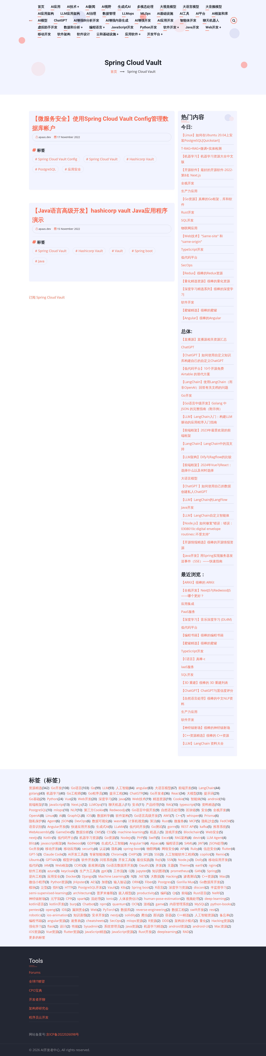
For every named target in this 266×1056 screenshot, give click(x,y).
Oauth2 (144, 865)
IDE (64, 909)
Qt (174, 893)
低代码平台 (189, 257)
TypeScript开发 (192, 249)
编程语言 (97, 27)
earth (199, 865)
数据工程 (178, 909)
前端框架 (35, 804)
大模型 (192, 793)
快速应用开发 (81, 826)
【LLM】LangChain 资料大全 (202, 743)
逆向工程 (35, 876)
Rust (165, 821)
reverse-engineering (151, 909)
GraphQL (74, 815)
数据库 (125, 909)
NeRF (216, 893)
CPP (69, 898)
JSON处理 (216, 843)
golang (34, 793)
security (88, 848)
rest (212, 909)
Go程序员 (95, 793)
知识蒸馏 (79, 915)
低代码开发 (138, 826)
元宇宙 (55, 898)
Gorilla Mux (185, 882)
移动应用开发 (218, 860)
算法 (153, 821)
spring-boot (132, 848)
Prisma (209, 815)
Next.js (76, 804)
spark (81, 898)
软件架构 (63, 34)
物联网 (151, 848)
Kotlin (47, 837)
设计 (63, 926)
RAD (186, 932)
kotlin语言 (36, 904)
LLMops (128, 13)
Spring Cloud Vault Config (57, 159)
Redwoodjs (117, 810)
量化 (203, 920)
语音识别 (35, 826)
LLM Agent (215, 837)
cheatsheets (95, 920)
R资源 (152, 920)
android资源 (178, 926)
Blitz (32, 843)
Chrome (117, 854)
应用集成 (187, 603)
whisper (193, 815)
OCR (135, 904)
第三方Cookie (94, 810)
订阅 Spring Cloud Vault (47, 297)
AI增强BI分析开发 (86, 20)
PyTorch (109, 909)
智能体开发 (188, 20)
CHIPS (133, 854)
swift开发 (197, 909)
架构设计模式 (184, 920)
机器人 (155, 832)
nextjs (33, 837)
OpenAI (34, 815)
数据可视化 (100, 821)
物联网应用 (189, 228)
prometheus (180, 871)
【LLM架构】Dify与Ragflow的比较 (206, 457)
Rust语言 (200, 893)
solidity (130, 915)
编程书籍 (35, 920)
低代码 (34, 865)
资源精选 (35, 788)
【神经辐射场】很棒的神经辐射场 (205, 727)
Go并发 (34, 848)
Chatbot (88, 904)
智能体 (195, 799)
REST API (187, 826)
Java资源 (132, 926)
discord (199, 887)
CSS (109, 832)
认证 (103, 848)
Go (93, 788)
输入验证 (120, 882)
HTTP (69, 887)
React (175, 793)
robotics (35, 915)
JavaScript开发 (122, 27)
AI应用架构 (46, 13)
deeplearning (167, 932)
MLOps (145, 13)
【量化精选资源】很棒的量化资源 (205, 281)
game (160, 904)
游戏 (147, 904)
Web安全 (212, 832)
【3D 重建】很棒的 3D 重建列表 (204, 682)
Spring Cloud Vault (103, 159)
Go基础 (34, 799)
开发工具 (124, 860)
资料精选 (208, 804)
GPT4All (52, 860)
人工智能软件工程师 (180, 854)
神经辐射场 (37, 898)
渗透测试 (190, 876)
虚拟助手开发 (47, 27)
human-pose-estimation (162, 898)
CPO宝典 (35, 990)
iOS (89, 815)
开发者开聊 (37, 999)
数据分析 (82, 832)
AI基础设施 (165, 13)
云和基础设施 (107, 34)
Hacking (172, 876)
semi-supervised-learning (48, 893)
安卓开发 (98, 915)
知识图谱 (158, 871)
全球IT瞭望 (37, 981)
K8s (123, 887)
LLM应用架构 (70, 13)
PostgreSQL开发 (90, 887)
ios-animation (57, 915)
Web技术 (139, 799)
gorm (172, 826)
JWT (201, 843)
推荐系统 (219, 826)
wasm (118, 821)
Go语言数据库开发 (120, 865)
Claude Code (53, 854)
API (182, 848)
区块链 (191, 810)
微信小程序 (37, 882)
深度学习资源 (178, 887)
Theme (185, 865)
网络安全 (168, 848)
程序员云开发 (38, 1017)
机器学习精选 (153, 926)
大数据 (156, 876)
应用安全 (74, 169)
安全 (204, 810)
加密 (105, 882)
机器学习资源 (89, 837)
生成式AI (124, 7)
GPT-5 (33, 854)
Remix (220, 854)
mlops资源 (135, 920)
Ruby (194, 848)
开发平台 (155, 34)
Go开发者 (157, 793)
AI (60, 815)
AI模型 (42, 20)
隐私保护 (35, 821)
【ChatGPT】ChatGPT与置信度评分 (207, 690)
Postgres (164, 882)
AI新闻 (90, 7)
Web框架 (62, 865)
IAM (47, 865)
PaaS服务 (188, 611)
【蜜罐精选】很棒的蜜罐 (199, 310)
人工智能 (122, 788)
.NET (141, 876)
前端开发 (184, 788)
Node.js (184, 860)
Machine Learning (111, 876)
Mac (222, 876)
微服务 (179, 821)
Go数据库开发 (210, 882)
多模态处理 (145, 7)
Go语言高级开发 (146, 815)
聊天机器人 (211, 20)
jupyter (141, 871)
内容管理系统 (179, 904)
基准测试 (94, 865)
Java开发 (192, 27)
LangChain (207, 788)
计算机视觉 (136, 821)
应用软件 (133, 34)
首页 (41, 7)
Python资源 (59, 882)
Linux (50, 815)
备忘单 (224, 915)
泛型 (44, 887)
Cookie (178, 799)
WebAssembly (39, 832)
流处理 (96, 898)
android (214, 799)
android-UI (201, 926)
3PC (146, 854)
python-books (220, 904)
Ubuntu (34, 860)
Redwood (74, 843)
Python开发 (148, 27)
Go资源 (109, 837)
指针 (56, 887)
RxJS (158, 860)
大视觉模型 (168, 7)
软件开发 (171, 27)
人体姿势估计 (129, 898)
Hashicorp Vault (142, 159)
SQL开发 (187, 220)
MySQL (200, 904)
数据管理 (109, 13)
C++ (178, 815)
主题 (171, 865)
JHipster (79, 882)
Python (52, 799)
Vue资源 (52, 932)
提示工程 (116, 793)
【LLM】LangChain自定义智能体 (205, 515)
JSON (65, 821)
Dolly (199, 860)
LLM (105, 788)
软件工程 (35, 871)
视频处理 (192, 898)
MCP (192, 821)
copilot (205, 854)
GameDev (63, 832)
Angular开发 (56, 826)
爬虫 (144, 915)
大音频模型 (214, 7)
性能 (75, 926)
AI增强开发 (143, 20)
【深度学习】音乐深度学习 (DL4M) (206, 619)
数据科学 (103, 815)
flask (50, 926)
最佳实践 (143, 860)
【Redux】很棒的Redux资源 (202, 273)
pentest (34, 909)
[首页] (30, 20)
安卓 (135, 804)
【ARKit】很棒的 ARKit (197, 582)
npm (103, 904)
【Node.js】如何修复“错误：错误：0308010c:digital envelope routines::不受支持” (207, 528)
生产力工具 (88, 871)
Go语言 (76, 788)
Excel (165, 837)
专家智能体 (97, 854)
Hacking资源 (221, 920)
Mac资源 (220, 926)
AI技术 (73, 7)
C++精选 (183, 915)
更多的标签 (37, 937)
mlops (58, 810)
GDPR (91, 843)
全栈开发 (187, 183)
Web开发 (213, 27)
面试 (156, 915)
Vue (68, 799)
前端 (184, 893)
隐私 (114, 848)
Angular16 (137, 843)
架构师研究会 (38, 1008)
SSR (170, 860)
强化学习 (35, 926)
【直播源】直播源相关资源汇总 (204, 339)
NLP (74, 810)
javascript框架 (51, 843)
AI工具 (184, 13)
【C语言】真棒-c (193, 659)
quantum (119, 904)
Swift (152, 837)
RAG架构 (181, 837)
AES (93, 882)
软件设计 (83, 34)
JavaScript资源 (122, 932)
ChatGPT (60, 20)
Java (41, 261)
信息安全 (210, 848)
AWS (166, 815)
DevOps (81, 821)
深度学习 (105, 799)
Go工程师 (74, 793)
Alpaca (155, 843)
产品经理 (152, 804)
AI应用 (55, 7)
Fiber (149, 882)
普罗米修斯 (105, 893)
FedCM (225, 821)
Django (87, 876)
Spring (212, 871)
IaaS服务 (187, 667)
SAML (188, 843)
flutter (226, 848)
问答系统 (106, 860)
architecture (82, 893)
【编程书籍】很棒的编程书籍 (202, 635)
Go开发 (186, 395)
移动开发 (44, 34)
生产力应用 (189, 191)
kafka (204, 826)
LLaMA (119, 826)
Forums (35, 972)
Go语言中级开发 (144, 810)
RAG (169, 804)
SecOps (187, 265)
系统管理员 (112, 926)
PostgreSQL (47, 169)
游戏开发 (171, 832)
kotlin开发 (56, 904)
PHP (140, 837)
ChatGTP (136, 793)
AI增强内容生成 (117, 20)
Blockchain (192, 832)
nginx (213, 865)
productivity (146, 893)
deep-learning (215, 898)
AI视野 (106, 7)
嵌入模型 (125, 893)
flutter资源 (72, 932)
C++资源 (208, 876)
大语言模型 (191, 7)
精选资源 (159, 799)
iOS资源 (35, 932)
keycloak (67, 871)
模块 (32, 887)
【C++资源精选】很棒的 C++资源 (205, 735)
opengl (51, 909)
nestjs (114, 915)
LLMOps (95, 804)
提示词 (209, 793)
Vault (119, 251)
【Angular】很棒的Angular (201, 318)
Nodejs (126, 837)
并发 (159, 865)
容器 (168, 915)
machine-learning (131, 832)
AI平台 (200, 13)
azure (51, 871)
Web (94, 909)
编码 (164, 893)
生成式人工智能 (112, 843)
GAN (198, 871)
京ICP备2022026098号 (62, 1034)
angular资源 (56, 920)
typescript (187, 804)
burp (73, 904)
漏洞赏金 (78, 909)
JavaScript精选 (95, 932)
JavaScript (56, 804)
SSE (157, 854)
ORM (136, 882)
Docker (71, 876)
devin (197, 837)
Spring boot (144, 251)
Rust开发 (187, 212)
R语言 (159, 887)
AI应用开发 (165, 20)
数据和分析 (73, 27)
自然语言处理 (171, 810)
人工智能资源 (204, 915)
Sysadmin (91, 926)
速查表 (76, 920)
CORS (78, 865)
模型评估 (69, 860)
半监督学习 (219, 887)
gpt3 (104, 871)
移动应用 (70, 848)
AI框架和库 (220, 13)
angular (142, 788)
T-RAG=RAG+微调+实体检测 (201, 148)
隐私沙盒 (208, 821)
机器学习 (53, 793)
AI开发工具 (76, 854)
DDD (165, 920)
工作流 (118, 871)
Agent (51, 821)
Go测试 (156, 826)
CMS (98, 832)
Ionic (110, 898)
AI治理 (91, 13)
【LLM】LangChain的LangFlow (204, 499)
